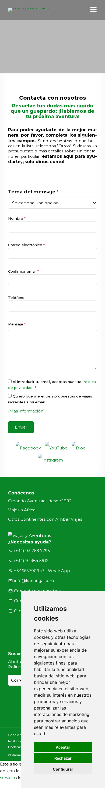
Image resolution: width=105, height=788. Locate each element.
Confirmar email (23, 271)
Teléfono (16, 297)
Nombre (17, 218)
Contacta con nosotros (37, 590)
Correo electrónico (26, 245)
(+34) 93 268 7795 (32, 550)
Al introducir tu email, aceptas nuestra (52, 385)
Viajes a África (22, 509)
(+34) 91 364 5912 (31, 560)
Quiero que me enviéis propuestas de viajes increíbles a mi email (50, 399)
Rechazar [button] (63, 758)
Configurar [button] (63, 769)
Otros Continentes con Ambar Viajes (45, 519)
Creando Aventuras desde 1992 (40, 500)
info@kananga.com (34, 580)
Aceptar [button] (63, 747)
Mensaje (17, 324)
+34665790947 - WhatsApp (42, 570)
